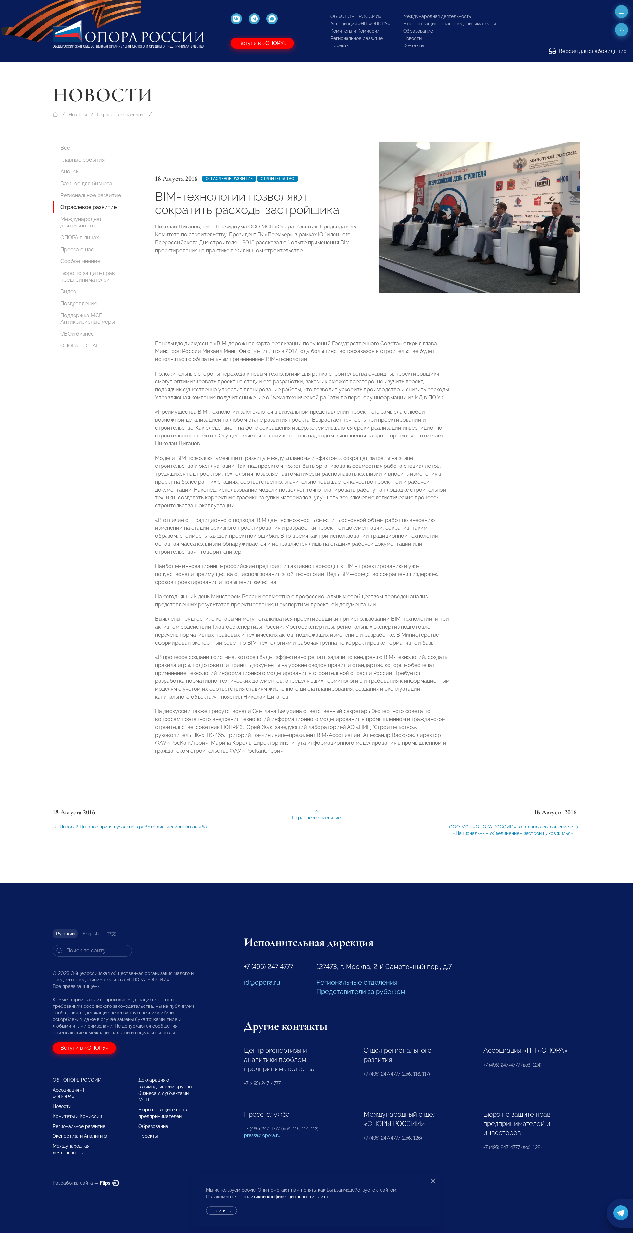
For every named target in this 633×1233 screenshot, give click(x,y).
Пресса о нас (77, 249)
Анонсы (70, 171)
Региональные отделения (356, 982)
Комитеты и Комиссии (354, 31)
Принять (221, 1210)
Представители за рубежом (360, 992)
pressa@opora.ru (262, 1135)
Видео (68, 291)
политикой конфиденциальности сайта (285, 1196)
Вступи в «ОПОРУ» (262, 43)
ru (621, 29)
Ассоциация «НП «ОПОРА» (360, 23)
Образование (418, 31)
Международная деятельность (437, 16)
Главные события (82, 160)
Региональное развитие (356, 38)
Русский (65, 933)
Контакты (413, 45)
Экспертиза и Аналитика (80, 1136)
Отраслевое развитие (121, 114)
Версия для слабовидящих (592, 51)
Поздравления (78, 303)
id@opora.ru (262, 982)
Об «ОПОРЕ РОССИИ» (356, 16)
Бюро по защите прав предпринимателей (449, 23)
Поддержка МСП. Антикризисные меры (87, 318)
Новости (412, 38)
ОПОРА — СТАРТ (81, 346)
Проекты (339, 45)
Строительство (277, 178)
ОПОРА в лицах (79, 237)
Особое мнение (80, 261)
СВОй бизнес (77, 334)
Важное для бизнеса (86, 183)
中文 (111, 933)
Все (65, 148)
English (91, 933)
